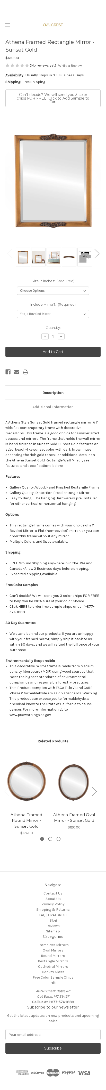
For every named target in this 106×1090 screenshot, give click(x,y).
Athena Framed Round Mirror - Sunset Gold (26, 820)
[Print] (25, 372)
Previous (9, 253)
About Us (53, 899)
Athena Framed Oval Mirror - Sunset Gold (74, 817)
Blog (53, 920)
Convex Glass (53, 972)
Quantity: (53, 328)
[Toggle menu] (7, 25)
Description (53, 392)
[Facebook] (8, 372)
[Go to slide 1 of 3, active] (42, 839)
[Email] (16, 372)
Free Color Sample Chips (53, 977)
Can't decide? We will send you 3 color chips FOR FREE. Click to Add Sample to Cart (53, 98)
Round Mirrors (53, 956)
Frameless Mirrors (53, 945)
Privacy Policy (53, 904)
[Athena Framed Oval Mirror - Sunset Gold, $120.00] (74, 781)
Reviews (53, 926)
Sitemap (53, 931)
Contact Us (53, 893)
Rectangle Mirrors (53, 961)
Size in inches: (53, 281)
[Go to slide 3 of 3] (58, 839)
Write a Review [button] (70, 65)
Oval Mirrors (53, 950)
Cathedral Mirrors (53, 966)
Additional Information (53, 406)
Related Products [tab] (53, 741)
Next (97, 253)
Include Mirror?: (53, 304)
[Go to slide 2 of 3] (50, 839)
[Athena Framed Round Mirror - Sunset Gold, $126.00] (26, 781)
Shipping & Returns (53, 909)
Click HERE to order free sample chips (41, 606)
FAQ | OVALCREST (53, 915)
